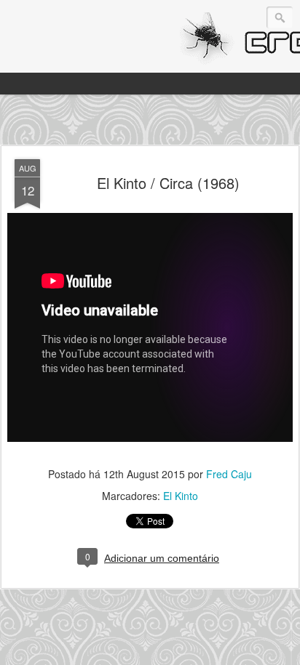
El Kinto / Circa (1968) (168, 182)
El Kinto (180, 495)
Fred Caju (229, 474)
